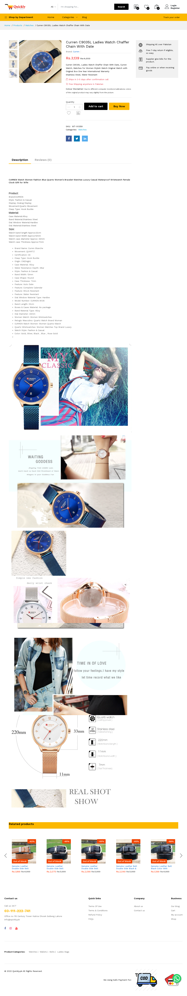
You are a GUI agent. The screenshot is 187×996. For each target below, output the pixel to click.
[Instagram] (10, 928)
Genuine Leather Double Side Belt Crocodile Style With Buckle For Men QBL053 (57, 867)
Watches (29, 25)
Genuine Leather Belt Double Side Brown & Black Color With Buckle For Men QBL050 (161, 867)
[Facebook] (5, 928)
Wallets (43, 952)
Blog (84, 17)
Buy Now (119, 106)
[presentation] (6, 855)
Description (20, 160)
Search (121, 7)
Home (50, 17)
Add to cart (96, 106)
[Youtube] (16, 928)
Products (17, 25)
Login (173, 5)
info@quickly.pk (12, 919)
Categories (68, 17)
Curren (76, 51)
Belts (52, 952)
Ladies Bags (63, 952)
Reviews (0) (43, 160)
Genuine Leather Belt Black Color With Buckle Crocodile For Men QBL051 (126, 867)
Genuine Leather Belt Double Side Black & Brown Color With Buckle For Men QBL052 (91, 867)
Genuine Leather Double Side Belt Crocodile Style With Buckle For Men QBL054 (22, 867)
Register (175, 8)
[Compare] (78, 113)
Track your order (171, 17)
